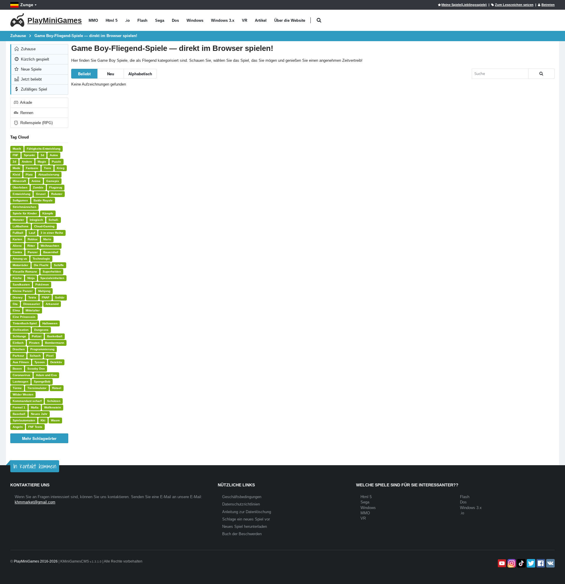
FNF (15, 155)
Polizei (36, 336)
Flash (142, 20)
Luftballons (21, 226)
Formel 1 (19, 407)
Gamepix (52, 181)
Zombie (38, 187)
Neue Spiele (30, 69)
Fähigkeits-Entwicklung (43, 148)
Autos (54, 155)
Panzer (33, 252)
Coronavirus (21, 375)
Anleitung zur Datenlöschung (246, 512)
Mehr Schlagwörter (39, 438)
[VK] (550, 563)
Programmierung (42, 349)
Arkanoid (52, 304)
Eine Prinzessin (24, 316)
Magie (42, 161)
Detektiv (56, 362)
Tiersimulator (36, 388)
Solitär (59, 297)
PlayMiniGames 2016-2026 (36, 561)
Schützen (53, 401)
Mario (47, 239)
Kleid (16, 174)
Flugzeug (55, 187)
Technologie (41, 258)
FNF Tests (35, 426)
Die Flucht (41, 265)
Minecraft (19, 181)
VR (244, 20)
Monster (18, 219)
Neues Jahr (39, 414)
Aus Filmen (21, 362)
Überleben (20, 187)
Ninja (31, 278)
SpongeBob (42, 381)
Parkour (18, 355)
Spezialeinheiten (52, 278)
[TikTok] (521, 563)
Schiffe (59, 265)
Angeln (18, 426)
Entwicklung (21, 194)
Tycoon (39, 362)
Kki (43, 420)
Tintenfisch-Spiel (25, 323)
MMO (93, 20)
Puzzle (56, 161)
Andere (27, 161)
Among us (20, 258)
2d (14, 161)
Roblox (33, 239)
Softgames (20, 200)
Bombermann (54, 342)
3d (42, 155)
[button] (319, 20)
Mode (16, 168)
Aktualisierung (48, 174)
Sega (159, 20)
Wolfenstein (52, 407)
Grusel (41, 194)
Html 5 (111, 20)
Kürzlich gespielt (34, 59)
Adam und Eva (46, 375)
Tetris (32, 297)
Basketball (54, 336)
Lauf (32, 232)
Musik (17, 148)
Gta (15, 304)
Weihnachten (50, 245)
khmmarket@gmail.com (35, 502)
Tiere (47, 168)
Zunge (26, 4)
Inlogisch (36, 219)
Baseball (19, 414)
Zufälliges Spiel (33, 89)
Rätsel (56, 388)
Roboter (56, 194)
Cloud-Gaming (44, 226)
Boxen (17, 368)
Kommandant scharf (27, 401)
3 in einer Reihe (52, 232)
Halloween (49, 323)
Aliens (17, 245)
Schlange (19, 336)
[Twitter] (530, 563)
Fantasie (32, 168)
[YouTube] (501, 563)
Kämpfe (47, 213)
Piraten (34, 342)
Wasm (55, 420)
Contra (17, 252)
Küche (17, 278)
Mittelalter (33, 310)
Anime (36, 181)
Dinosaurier (31, 304)
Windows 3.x (222, 20)
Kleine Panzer (23, 291)
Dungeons (41, 329)
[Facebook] (540, 563)
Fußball (18, 232)
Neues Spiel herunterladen (244, 526)
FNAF (45, 297)
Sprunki (29, 155)
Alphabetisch (140, 73)
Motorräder (20, 265)
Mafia (35, 407)
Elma (16, 310)
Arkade (25, 102)
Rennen (26, 113)
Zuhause (28, 49)
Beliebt (84, 73)
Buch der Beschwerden (242, 534)
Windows (195, 20)
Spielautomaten (24, 420)
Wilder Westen (23, 394)
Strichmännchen (24, 206)
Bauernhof (50, 252)
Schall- (54, 219)
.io (127, 20)
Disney (18, 297)
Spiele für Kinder (25, 213)
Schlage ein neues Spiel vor (246, 519)
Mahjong (44, 291)
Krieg (60, 168)
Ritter (31, 245)
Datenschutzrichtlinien (241, 504)
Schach (35, 355)
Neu (110, 73)
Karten (17, 239)
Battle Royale (43, 200)
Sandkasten (21, 284)
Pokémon (42, 284)
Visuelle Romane (25, 271)
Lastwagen (20, 381)
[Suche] (541, 74)
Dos (175, 20)
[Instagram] (511, 563)
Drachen (19, 349)
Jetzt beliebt (31, 79)
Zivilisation (21, 329)
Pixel (50, 355)
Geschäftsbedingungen (241, 497)
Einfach (18, 342)
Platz (29, 174)
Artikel (261, 20)
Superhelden (52, 271)
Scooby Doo (36, 368)
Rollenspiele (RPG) (36, 123)
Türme (17, 388)
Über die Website (289, 20)
